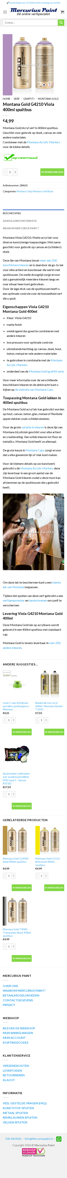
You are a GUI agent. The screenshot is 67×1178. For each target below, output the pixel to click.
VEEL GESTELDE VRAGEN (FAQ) (25, 1103)
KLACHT (9, 1080)
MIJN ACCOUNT (14, 1037)
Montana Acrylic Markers (43, 142)
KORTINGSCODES (15, 1042)
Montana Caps (35, 450)
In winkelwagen (52, 172)
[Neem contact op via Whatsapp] (59, 1138)
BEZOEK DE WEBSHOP (19, 1028)
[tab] (33, 213)
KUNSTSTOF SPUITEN (18, 1108)
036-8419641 (13, 1138)
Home (6, 98)
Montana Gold (48, 98)
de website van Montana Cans (34, 389)
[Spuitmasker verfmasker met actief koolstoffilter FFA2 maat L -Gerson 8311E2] (17, 755)
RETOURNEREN (14, 1075)
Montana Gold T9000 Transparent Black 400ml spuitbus (17, 932)
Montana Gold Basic (43, 191)
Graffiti (28, 98)
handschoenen (38, 600)
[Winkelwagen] (62, 12)
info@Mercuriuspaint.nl (39, 1138)
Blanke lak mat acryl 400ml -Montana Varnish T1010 (49, 706)
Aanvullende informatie (20, 220)
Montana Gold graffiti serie (46, 371)
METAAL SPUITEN (15, 1113)
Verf (17, 98)
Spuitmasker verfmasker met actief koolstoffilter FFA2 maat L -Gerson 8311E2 (16, 778)
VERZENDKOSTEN (16, 1065)
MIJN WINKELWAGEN (18, 1033)
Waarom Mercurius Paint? (21, 228)
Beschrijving (12, 213)
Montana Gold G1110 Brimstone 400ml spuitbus (47, 862)
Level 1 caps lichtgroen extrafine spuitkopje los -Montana (16, 706)
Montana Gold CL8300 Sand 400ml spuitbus (15, 860)
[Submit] (61, 22)
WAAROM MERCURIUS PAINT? (24, 990)
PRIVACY (9, 1005)
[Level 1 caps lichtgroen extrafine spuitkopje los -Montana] (17, 684)
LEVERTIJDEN (12, 1070)
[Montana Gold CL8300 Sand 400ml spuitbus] (17, 840)
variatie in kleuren (32, 427)
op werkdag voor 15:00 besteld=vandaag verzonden (34, 2)
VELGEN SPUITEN (15, 1122)
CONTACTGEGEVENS (18, 1000)
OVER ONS (10, 986)
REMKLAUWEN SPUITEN (20, 1117)
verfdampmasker (14, 600)
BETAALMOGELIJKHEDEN (21, 995)
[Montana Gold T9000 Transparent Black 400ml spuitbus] (17, 911)
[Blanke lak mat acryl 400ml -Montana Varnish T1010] (49, 684)
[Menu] (5, 12)
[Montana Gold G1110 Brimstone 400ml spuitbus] (49, 840)
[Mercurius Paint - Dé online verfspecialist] (34, 12)
